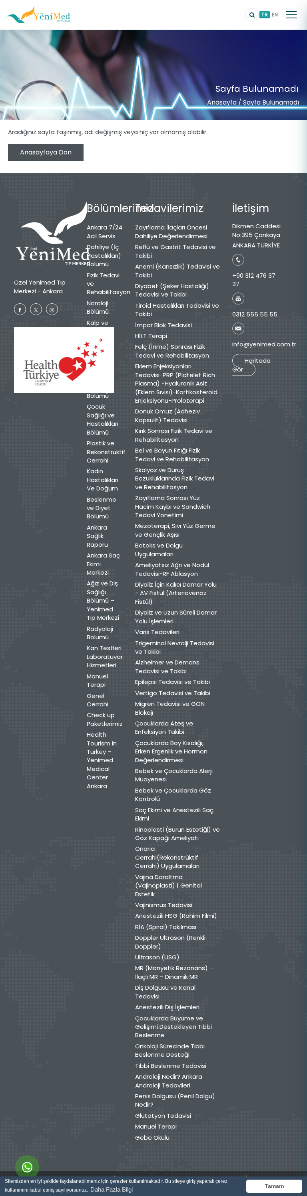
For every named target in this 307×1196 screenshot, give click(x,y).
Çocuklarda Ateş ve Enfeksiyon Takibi (164, 727)
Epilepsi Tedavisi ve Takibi (172, 682)
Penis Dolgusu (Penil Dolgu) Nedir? (175, 1100)
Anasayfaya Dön (46, 152)
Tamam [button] (274, 1186)
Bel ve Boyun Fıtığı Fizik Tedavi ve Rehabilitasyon (172, 454)
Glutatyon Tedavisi (163, 1115)
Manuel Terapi (97, 680)
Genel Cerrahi (97, 700)
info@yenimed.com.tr (264, 344)
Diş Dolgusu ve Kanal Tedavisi (165, 991)
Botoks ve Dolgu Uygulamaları (159, 549)
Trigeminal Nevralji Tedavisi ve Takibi (174, 647)
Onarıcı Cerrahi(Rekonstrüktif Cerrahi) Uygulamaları (167, 857)
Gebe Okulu (152, 1137)
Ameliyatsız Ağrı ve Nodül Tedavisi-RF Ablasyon (172, 569)
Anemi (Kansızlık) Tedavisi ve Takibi (177, 270)
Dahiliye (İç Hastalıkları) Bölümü (104, 255)
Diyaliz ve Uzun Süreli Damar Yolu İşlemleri (176, 616)
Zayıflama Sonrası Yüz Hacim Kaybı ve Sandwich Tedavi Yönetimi (172, 506)
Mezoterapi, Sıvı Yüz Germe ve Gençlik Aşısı (175, 530)
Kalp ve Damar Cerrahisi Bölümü (100, 335)
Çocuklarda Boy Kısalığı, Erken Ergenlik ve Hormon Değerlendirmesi (171, 751)
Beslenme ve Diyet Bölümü (101, 508)
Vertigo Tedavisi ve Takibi (172, 693)
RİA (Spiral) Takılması (165, 927)
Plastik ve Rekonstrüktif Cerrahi (105, 452)
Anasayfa (222, 102)
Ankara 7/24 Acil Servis (104, 231)
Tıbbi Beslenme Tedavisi (170, 1066)
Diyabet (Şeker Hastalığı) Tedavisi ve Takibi (172, 290)
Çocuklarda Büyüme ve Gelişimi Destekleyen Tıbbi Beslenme (173, 1027)
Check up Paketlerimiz (105, 719)
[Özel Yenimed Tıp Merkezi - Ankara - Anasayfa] (38, 15)
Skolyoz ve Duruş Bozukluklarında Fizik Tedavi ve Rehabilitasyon (174, 478)
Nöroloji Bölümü (98, 307)
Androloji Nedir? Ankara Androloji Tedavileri (168, 1080)
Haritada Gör (251, 364)
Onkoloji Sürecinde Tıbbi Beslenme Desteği (170, 1050)
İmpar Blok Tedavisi (163, 325)
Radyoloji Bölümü (100, 633)
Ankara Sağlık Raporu (97, 536)
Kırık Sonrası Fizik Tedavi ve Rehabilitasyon (173, 435)
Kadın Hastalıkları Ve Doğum (102, 479)
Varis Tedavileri (157, 632)
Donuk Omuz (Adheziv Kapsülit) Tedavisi (167, 415)
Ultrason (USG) (157, 957)
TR (264, 14)
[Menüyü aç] (291, 14)
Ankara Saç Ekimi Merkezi (103, 564)
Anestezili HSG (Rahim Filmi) (176, 915)
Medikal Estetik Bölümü (98, 367)
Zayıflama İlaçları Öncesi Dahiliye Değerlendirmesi (171, 231)
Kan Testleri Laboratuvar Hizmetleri (105, 656)
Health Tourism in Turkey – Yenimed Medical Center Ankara (102, 760)
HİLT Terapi (151, 336)
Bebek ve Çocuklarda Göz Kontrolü (173, 794)
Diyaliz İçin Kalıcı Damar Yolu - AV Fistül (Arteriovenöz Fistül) (176, 593)
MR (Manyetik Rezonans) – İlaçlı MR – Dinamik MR (174, 972)
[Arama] (252, 15)
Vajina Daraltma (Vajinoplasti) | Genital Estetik (168, 885)
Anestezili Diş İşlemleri (167, 1007)
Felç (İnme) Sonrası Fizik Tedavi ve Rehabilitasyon (172, 350)
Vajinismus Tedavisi (163, 905)
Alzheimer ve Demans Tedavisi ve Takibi (167, 666)
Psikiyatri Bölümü (99, 391)
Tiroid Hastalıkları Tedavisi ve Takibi (177, 309)
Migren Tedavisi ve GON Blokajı (170, 708)
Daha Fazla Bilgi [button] (111, 1189)
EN (275, 14)
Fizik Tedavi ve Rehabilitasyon (105, 284)
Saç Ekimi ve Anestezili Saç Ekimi (174, 814)
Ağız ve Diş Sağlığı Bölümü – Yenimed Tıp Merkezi (103, 600)
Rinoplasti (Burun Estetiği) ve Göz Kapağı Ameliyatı (177, 833)
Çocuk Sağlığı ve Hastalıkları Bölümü (102, 419)
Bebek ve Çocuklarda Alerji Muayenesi (174, 775)
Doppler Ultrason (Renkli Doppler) (170, 941)
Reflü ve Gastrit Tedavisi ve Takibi (175, 251)
